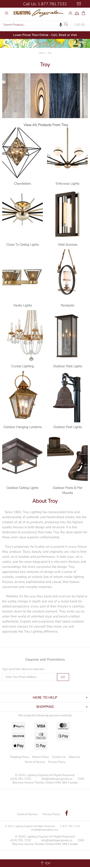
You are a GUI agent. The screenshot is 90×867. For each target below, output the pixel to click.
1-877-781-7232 (70, 826)
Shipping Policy (19, 757)
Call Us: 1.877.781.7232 (45, 4)
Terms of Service (34, 762)
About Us (74, 757)
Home (41, 52)
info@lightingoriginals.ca (56, 779)
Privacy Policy (57, 762)
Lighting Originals (39, 12)
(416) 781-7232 (20, 779)
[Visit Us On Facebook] (66, 813)
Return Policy (40, 757)
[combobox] (36, 25)
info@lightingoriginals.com (44, 829)
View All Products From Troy (46, 124)
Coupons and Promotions (45, 659)
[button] (60, 24)
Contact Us (59, 757)
